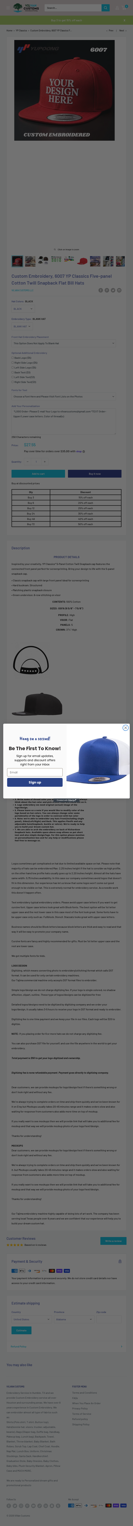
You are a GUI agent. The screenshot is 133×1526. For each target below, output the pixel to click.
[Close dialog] (125, 728)
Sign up (35, 782)
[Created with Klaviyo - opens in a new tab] (66, 800)
